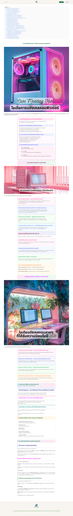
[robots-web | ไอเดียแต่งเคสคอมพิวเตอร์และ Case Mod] (36, 2)
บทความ (6, 2)
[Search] (4, 2)
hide (9, 7)
